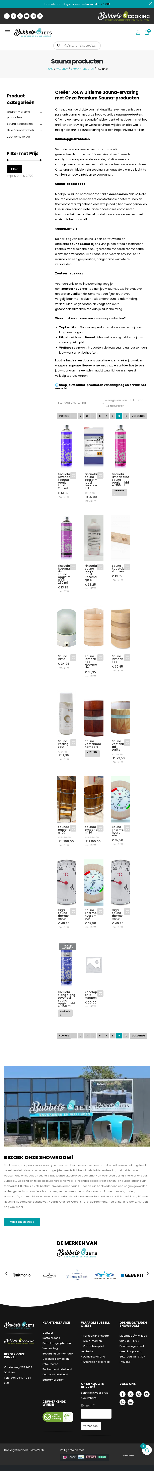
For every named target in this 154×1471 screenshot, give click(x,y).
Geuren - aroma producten (18, 114)
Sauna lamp (62, 657)
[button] (6, 1273)
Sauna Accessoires (20, 124)
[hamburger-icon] (7, 32)
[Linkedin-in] (40, 16)
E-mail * (88, 1405)
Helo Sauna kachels (20, 130)
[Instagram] (33, 16)
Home (50, 69)
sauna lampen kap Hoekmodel (91, 662)
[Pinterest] (20, 16)
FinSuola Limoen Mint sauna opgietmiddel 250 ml (120, 480)
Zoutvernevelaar (18, 137)
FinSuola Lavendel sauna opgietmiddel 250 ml (64, 481)
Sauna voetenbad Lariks (118, 745)
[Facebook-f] (7, 16)
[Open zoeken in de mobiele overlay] (77, 45)
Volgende (138, 416)
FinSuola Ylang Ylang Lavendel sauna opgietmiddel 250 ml (66, 999)
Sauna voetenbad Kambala (93, 744)
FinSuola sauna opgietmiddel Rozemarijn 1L (91, 572)
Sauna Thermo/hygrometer (118, 831)
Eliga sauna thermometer (63, 914)
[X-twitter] (13, 16)
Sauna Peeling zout (63, 744)
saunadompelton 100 (64, 830)
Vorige (64, 416)
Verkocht (119, 492)
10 (126, 416)
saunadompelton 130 (91, 830)
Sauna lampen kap (117, 659)
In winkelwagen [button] (73, 475)
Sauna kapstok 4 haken (118, 568)
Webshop (62, 69)
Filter (14, 169)
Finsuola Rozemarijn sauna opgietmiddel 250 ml (64, 574)
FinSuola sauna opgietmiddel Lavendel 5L (91, 481)
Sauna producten (82, 69)
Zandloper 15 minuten (91, 995)
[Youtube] (26, 16)
